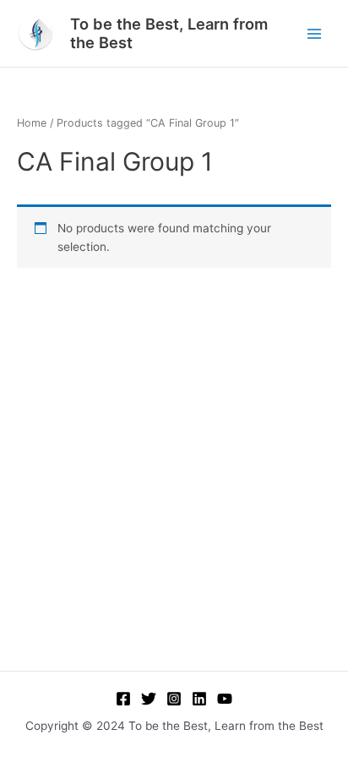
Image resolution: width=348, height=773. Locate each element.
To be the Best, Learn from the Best (169, 33)
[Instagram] (174, 698)
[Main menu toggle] (314, 33)
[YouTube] (224, 698)
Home (31, 123)
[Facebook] (123, 698)
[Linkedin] (199, 698)
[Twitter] (148, 698)
